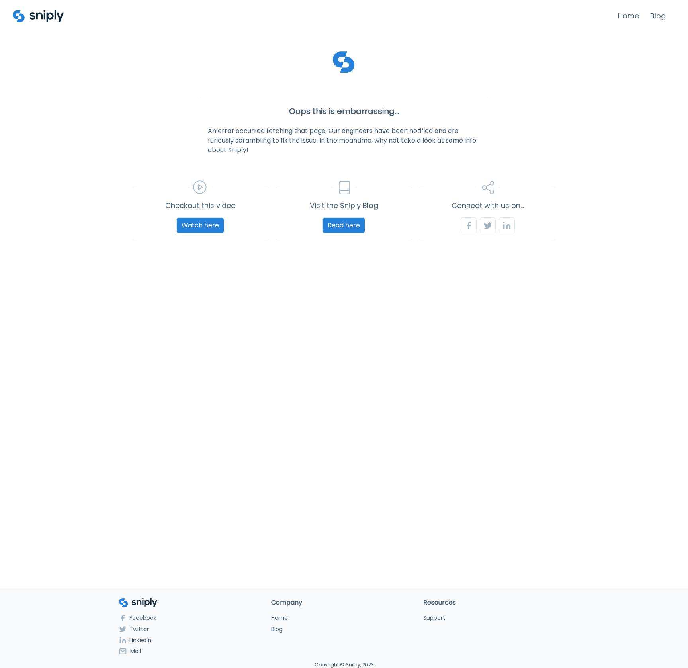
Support (434, 618)
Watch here (200, 225)
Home (628, 16)
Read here (344, 225)
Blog (658, 16)
